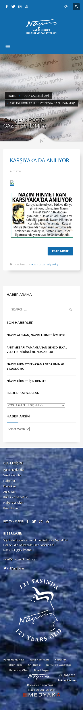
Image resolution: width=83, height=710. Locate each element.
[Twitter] (13, 6)
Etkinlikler (9, 486)
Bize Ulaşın (10, 508)
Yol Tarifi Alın (15, 568)
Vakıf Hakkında (13, 470)
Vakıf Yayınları (12, 475)
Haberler (9, 481)
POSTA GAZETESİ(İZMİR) (44, 264)
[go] (70, 309)
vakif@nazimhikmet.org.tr (20, 559)
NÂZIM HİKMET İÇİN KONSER (26, 381)
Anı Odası (9, 492)
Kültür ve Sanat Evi (15, 497)
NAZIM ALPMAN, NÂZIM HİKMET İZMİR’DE (36, 335)
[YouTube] (26, 6)
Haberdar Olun (13, 502)
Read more (60, 251)
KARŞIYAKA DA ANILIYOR (39, 160)
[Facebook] (6, 6)
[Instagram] (20, 6)
